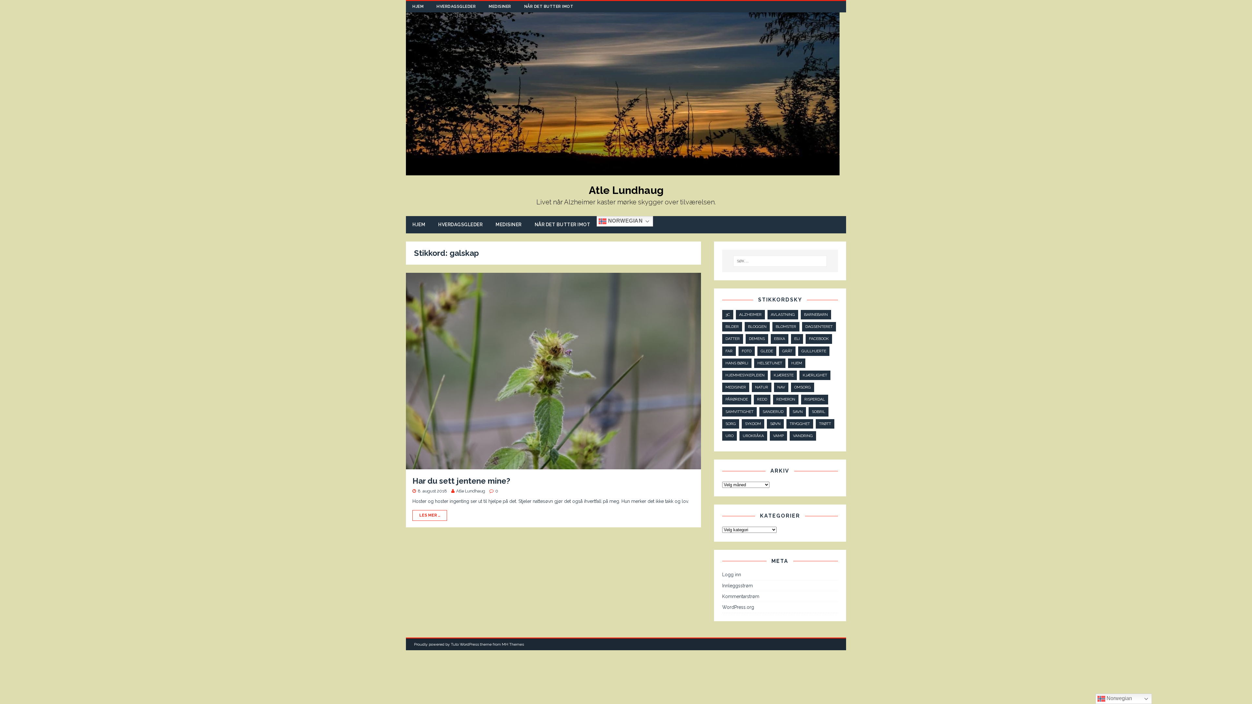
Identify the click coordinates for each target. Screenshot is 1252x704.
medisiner (735, 387)
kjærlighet (815, 375)
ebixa (779, 338)
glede (767, 351)
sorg (730, 423)
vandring (803, 435)
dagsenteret (819, 326)
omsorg (802, 387)
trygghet (800, 423)
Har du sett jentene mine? (461, 481)
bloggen (757, 326)
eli (797, 338)
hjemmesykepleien (745, 375)
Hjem (418, 6)
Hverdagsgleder (456, 6)
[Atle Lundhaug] (623, 171)
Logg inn (731, 574)
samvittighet (739, 411)
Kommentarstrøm (740, 596)
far (729, 351)
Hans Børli (736, 363)
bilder (732, 326)
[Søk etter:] (780, 261)
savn (798, 411)
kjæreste (784, 375)
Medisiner (500, 6)
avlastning (783, 314)
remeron (785, 399)
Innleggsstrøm (737, 585)
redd (762, 399)
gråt (787, 351)
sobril (818, 411)
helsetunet (769, 363)
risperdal (814, 399)
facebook (819, 338)
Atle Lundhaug (470, 491)
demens (757, 338)
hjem (796, 363)
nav (781, 387)
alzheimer (750, 314)
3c (727, 314)
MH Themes (513, 644)
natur (761, 387)
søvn (775, 423)
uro (729, 435)
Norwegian (624, 221)
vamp (778, 435)
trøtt (825, 423)
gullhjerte (813, 351)
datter (732, 338)
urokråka (753, 435)
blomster (786, 326)
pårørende (736, 399)
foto (747, 351)
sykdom (753, 423)
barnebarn (816, 314)
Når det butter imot (549, 6)
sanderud (773, 411)
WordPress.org (738, 607)
